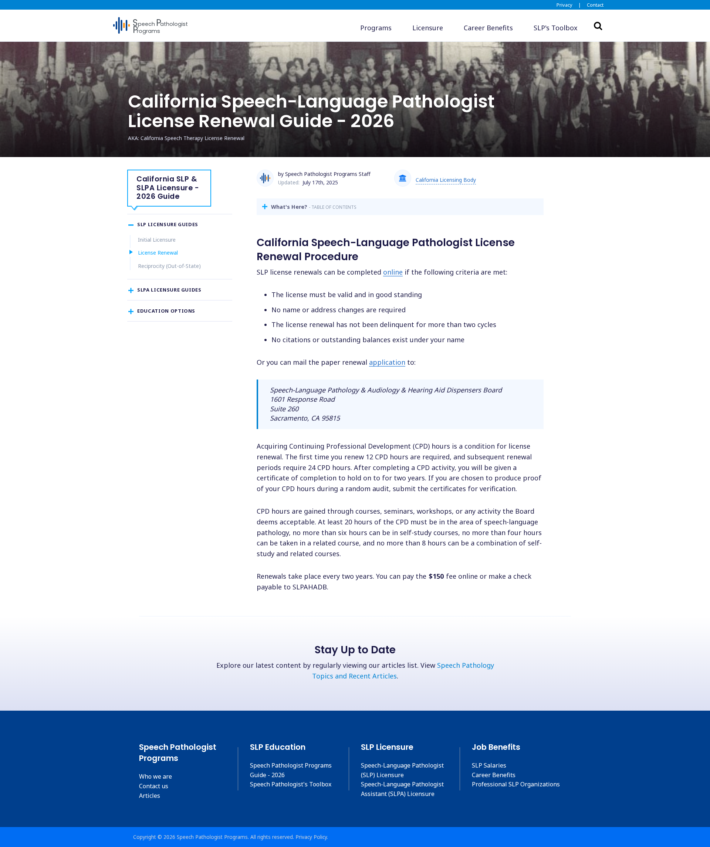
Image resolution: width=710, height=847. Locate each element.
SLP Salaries (489, 765)
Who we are (155, 776)
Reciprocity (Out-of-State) (169, 265)
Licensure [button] (427, 27)
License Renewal (158, 252)
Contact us (153, 786)
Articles (149, 796)
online (393, 272)
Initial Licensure (157, 239)
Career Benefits (493, 775)
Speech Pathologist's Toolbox (290, 784)
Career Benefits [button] (488, 27)
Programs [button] (376, 27)
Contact (595, 4)
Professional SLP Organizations (516, 784)
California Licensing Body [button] (446, 179)
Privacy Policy (311, 836)
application (387, 362)
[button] (555, 28)
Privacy (564, 4)
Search (598, 25)
